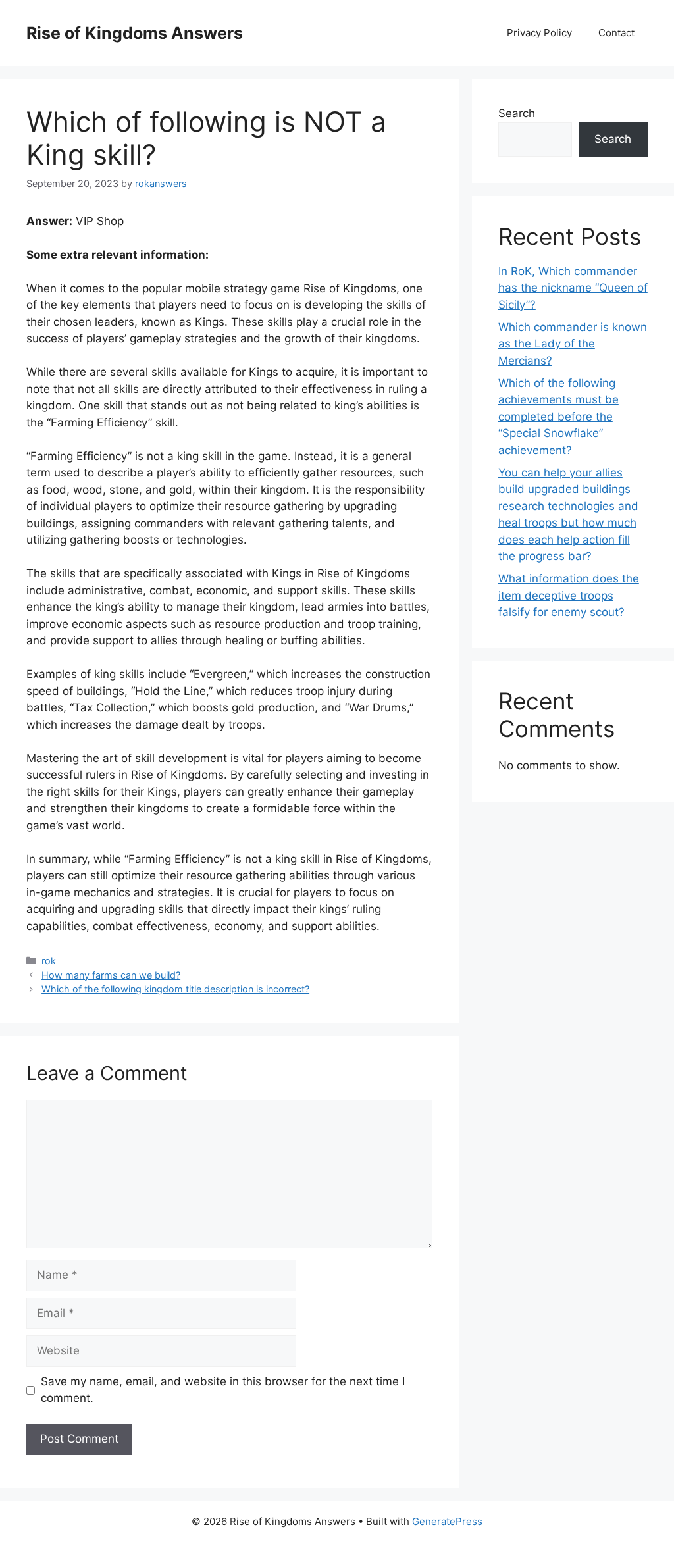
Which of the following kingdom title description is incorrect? (175, 988)
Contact (616, 32)
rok (48, 960)
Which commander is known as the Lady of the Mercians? (572, 344)
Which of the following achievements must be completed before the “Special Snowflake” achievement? (558, 416)
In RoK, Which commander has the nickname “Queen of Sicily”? (573, 288)
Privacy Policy (539, 32)
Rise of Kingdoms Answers (134, 33)
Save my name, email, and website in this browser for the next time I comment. (223, 1390)
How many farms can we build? (110, 975)
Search (516, 113)
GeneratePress (447, 1521)
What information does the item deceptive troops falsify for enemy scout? (568, 595)
